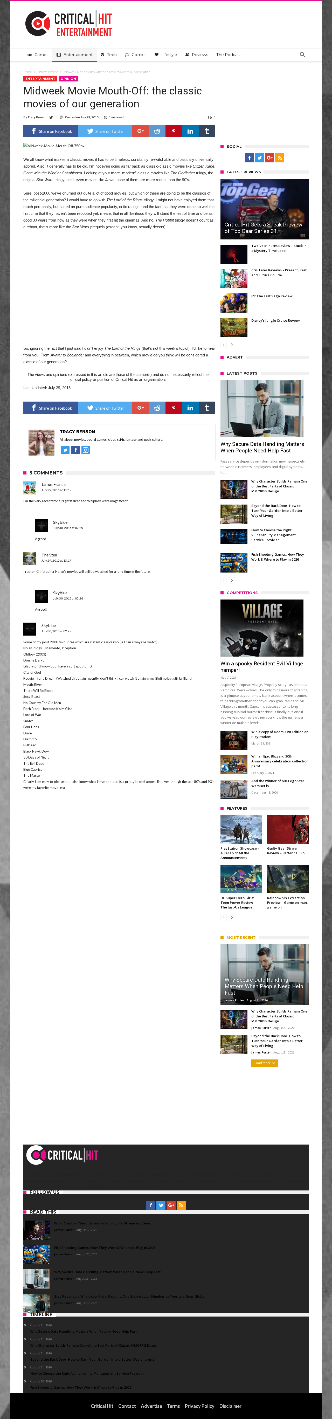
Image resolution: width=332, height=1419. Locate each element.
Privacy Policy (200, 1406)
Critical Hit (102, 1406)
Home (27, 72)
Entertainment (47, 72)
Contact (127, 1406)
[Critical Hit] (68, 8)
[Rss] (279, 158)
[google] (140, 131)
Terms (173, 1406)
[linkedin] (190, 131)
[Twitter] (259, 158)
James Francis (54, 484)
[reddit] (157, 131)
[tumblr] (207, 131)
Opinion (68, 79)
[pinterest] (173, 131)
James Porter (234, 1000)
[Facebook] (249, 158)
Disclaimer (230, 1406)
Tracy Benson (37, 117)
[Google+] (269, 158)
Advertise (151, 1406)
